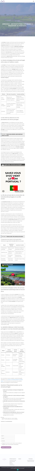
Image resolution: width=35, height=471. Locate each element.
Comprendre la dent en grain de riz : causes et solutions (9, 418)
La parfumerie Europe (13, 460)
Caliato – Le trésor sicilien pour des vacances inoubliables (10, 419)
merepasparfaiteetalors (30, 460)
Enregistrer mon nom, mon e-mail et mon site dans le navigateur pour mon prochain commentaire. (12, 444)
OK (17, 469)
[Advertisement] (17, 9)
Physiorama (11, 463)
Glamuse (11, 462)
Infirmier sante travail (30, 461)
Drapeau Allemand (12, 461)
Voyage (3, 417)
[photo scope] (2, 1)
